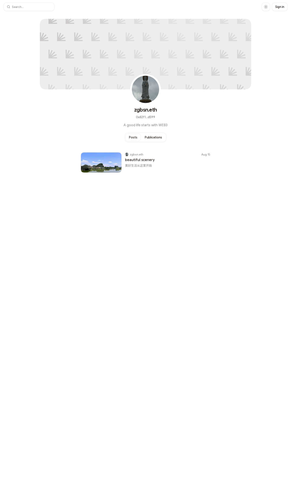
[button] (29, 7)
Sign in (279, 7)
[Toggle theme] (266, 7)
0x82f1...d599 (145, 117)
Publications (153, 137)
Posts (133, 137)
